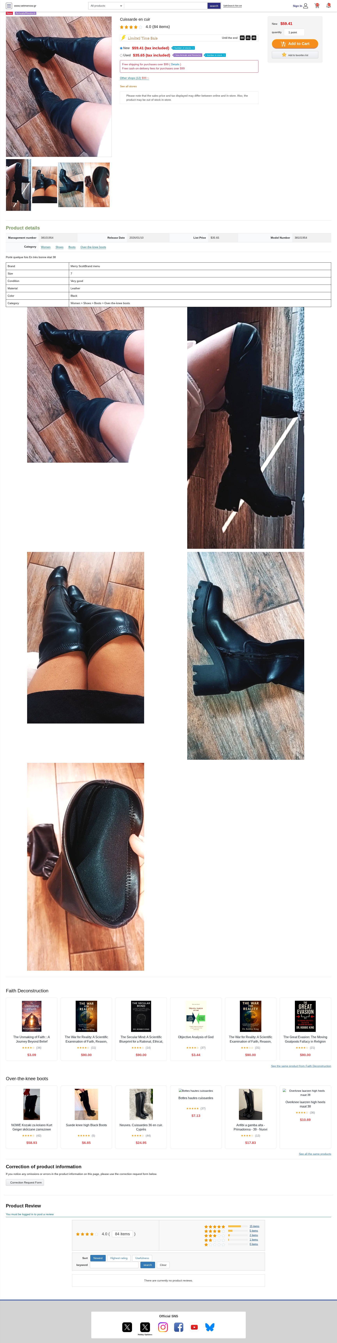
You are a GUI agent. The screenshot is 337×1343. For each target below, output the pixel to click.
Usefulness (142, 1258)
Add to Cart (298, 43)
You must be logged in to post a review (30, 1214)
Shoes (59, 247)
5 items (254, 1230)
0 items (254, 1244)
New (158, 48)
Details (175, 64)
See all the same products (315, 1153)
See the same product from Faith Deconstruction (301, 1066)
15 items (254, 1226)
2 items (254, 1235)
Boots (71, 247)
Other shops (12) (134, 77)
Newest (98, 1258)
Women (46, 247)
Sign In (297, 5)
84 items (122, 1234)
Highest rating (119, 1258)
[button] (328, 5)
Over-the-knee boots (93, 247)
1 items (254, 1239)
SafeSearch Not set (232, 5)
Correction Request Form (26, 1182)
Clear (163, 1264)
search (214, 5)
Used (174, 55)
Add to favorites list (298, 55)
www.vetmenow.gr (25, 5)
